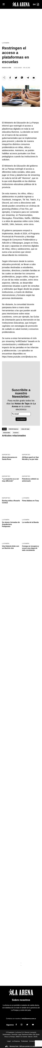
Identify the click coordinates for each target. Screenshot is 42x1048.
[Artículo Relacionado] (11, 446)
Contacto (32, 1041)
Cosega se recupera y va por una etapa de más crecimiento (30, 548)
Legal (9, 1041)
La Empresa (16, 1041)
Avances (15, 432)
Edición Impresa (13, 429)
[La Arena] (21, 4)
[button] (10, 77)
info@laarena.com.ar (29, 1018)
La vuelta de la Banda (30, 522)
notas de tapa (25, 429)
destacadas (6, 432)
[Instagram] (21, 1025)
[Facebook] (16, 1025)
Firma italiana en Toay (30, 501)
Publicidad (24, 1041)
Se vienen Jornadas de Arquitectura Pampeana (11, 524)
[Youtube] (33, 1025)
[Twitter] (27, 1025)
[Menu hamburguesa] (3, 4)
